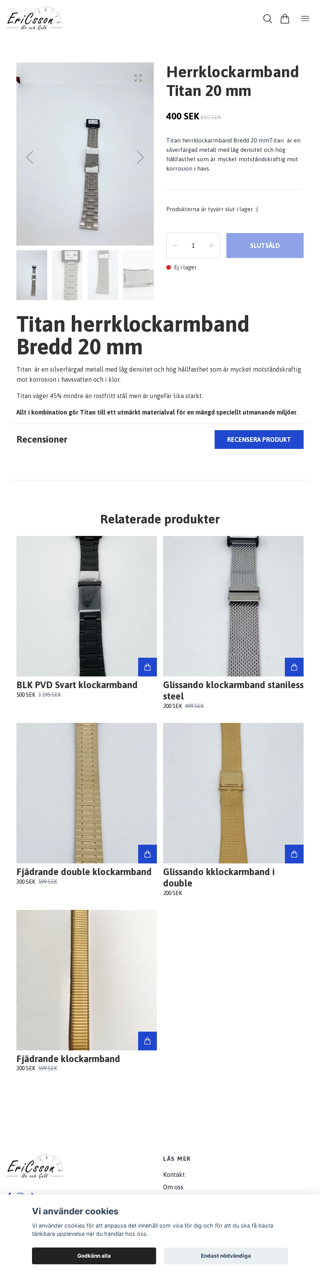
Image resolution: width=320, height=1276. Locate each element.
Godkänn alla (94, 1256)
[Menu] (305, 19)
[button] (140, 157)
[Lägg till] (147, 667)
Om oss (173, 1187)
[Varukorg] (284, 18)
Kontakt (174, 1174)
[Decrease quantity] (175, 245)
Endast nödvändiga (226, 1256)
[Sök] (267, 18)
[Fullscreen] (138, 78)
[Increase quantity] (211, 245)
